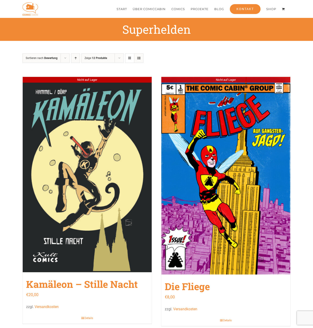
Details (89, 318)
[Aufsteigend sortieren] (75, 58)
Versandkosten (47, 307)
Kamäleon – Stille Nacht (82, 284)
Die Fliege (187, 286)
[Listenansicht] (138, 58)
